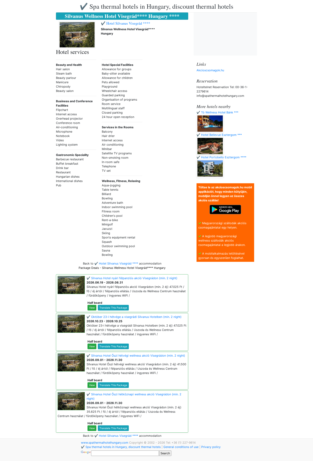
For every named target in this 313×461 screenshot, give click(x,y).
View (92, 307)
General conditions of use (181, 447)
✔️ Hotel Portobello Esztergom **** (221, 157)
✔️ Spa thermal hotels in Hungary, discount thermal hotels (156, 6)
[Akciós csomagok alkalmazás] (225, 209)
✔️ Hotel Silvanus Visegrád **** (125, 23)
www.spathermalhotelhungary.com (105, 442)
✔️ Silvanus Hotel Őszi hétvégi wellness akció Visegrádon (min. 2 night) (136, 355)
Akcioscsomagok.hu (210, 70)
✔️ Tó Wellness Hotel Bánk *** (217, 112)
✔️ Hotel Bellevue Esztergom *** (219, 135)
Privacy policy (211, 447)
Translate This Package (113, 307)
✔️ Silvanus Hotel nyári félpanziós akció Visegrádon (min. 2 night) (132, 278)
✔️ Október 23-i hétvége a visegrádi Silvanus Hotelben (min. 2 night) (134, 317)
